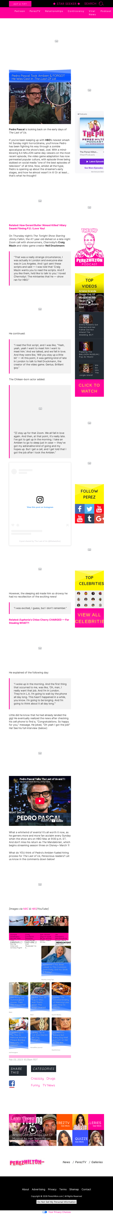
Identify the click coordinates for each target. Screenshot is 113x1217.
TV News (49, 1085)
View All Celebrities (89, 618)
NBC (26, 908)
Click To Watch (89, 388)
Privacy (52, 1189)
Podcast (106, 11)
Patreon (20, 11)
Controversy (76, 11)
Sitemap (74, 1189)
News (66, 1162)
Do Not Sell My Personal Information (56, 1202)
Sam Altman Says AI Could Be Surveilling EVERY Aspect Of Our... (46, 938)
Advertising (38, 1189)
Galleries (97, 1162)
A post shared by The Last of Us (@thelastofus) (40, 541)
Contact (86, 1189)
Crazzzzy (37, 1078)
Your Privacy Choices (59, 1212)
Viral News (92, 13)
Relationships (54, 11)
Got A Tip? (20, 4)
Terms (63, 1189)
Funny (35, 1085)
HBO (34, 908)
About (25, 1189)
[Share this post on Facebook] (12, 1083)
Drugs (51, 1078)
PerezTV (35, 11)
